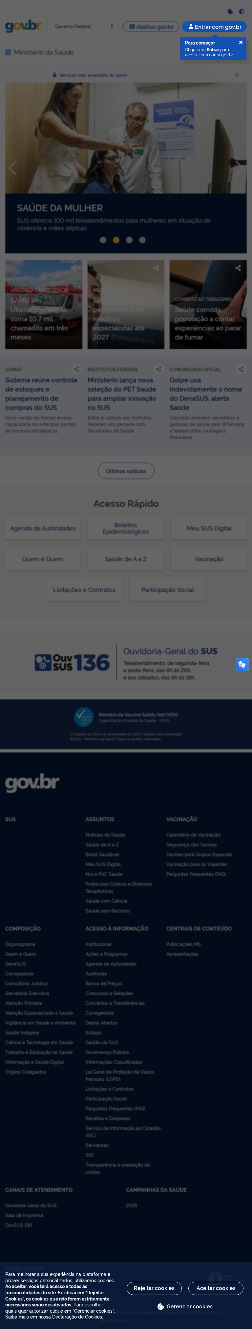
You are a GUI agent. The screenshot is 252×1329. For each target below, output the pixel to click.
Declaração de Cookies (77, 1316)
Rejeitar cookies (154, 1287)
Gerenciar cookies (190, 1306)
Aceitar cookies (216, 1287)
